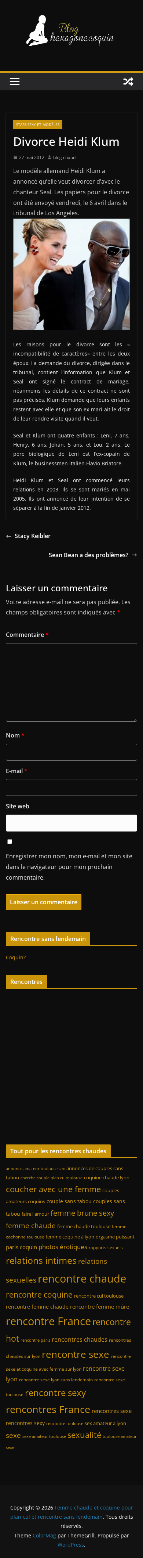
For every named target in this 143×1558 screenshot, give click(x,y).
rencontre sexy (55, 1392)
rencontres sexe (112, 1410)
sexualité (84, 1434)
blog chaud (64, 157)
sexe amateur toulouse (44, 1436)
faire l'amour (35, 1214)
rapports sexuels (106, 1247)
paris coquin (21, 1247)
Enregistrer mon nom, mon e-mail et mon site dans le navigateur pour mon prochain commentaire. (69, 866)
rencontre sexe (75, 1354)
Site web (17, 806)
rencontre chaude (82, 1278)
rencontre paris (35, 1340)
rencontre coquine (39, 1295)
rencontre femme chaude (37, 1306)
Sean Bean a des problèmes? (88, 555)
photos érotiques (62, 1246)
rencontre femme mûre (99, 1306)
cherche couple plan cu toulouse (51, 1177)
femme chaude (31, 1225)
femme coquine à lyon (70, 1236)
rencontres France (48, 1409)
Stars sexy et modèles (37, 124)
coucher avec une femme (53, 1189)
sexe (13, 1435)
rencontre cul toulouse (99, 1295)
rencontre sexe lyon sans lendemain (56, 1379)
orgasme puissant (115, 1236)
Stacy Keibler (33, 536)
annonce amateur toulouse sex (35, 1168)
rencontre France (48, 1321)
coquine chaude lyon (106, 1177)
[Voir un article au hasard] (128, 81)
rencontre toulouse (64, 1423)
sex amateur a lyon (105, 1423)
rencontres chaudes (79, 1339)
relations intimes (41, 1260)
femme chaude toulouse (83, 1226)
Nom (15, 735)
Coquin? (16, 957)
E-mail (16, 771)
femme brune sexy (82, 1213)
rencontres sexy (25, 1423)
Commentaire (27, 635)
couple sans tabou (69, 1201)
